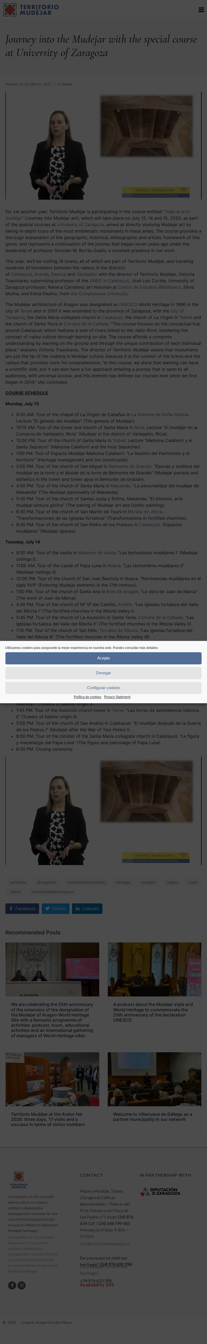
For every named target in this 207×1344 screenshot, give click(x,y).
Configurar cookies (103, 687)
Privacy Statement (117, 697)
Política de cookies (87, 697)
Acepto (103, 658)
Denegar (103, 673)
